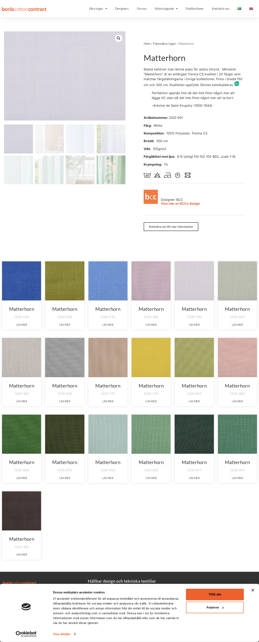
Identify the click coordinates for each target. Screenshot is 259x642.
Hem (147, 44)
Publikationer (195, 8)
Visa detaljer (62, 634)
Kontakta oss (220, 8)
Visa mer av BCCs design (180, 203)
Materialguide (164, 8)
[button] (118, 38)
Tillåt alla (215, 594)
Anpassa (212, 607)
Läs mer (21, 324)
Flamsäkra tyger (164, 44)
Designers (122, 8)
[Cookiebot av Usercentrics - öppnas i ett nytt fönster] (26, 634)
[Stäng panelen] (252, 590)
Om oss (142, 8)
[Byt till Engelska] (251, 8)
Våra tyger (96, 8)
